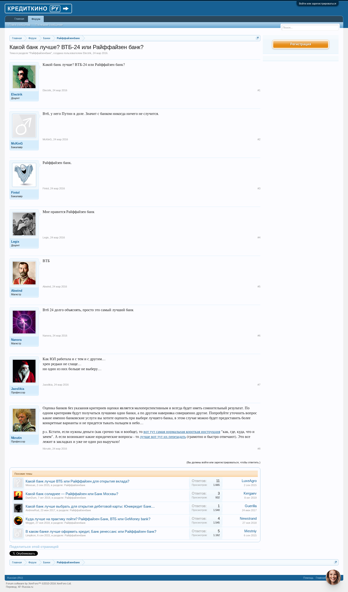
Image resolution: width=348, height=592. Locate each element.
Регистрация (300, 44)
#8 (259, 448)
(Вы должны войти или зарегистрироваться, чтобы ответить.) (223, 462)
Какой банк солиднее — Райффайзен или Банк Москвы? (72, 494)
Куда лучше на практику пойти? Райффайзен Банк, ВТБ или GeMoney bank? (88, 519)
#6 (259, 335)
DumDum (31, 497)
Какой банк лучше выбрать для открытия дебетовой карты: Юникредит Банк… (90, 506)
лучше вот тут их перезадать (163, 436)
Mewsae (30, 485)
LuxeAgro (249, 481)
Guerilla (251, 506)
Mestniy (250, 531)
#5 (259, 286)
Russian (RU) (15, 577)
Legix (15, 241)
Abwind (16, 290)
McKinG (17, 143)
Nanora (16, 340)
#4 (259, 237)
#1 (259, 90)
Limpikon (31, 535)
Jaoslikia (17, 389)
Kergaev (250, 493)
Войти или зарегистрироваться (317, 3)
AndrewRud (32, 510)
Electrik (87, 53)
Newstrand (248, 518)
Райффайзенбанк (40, 53)
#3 (259, 188)
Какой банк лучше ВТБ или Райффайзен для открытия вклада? (77, 481)
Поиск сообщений (20, 24)
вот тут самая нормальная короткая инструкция (181, 431)
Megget (30, 522)
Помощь (308, 577)
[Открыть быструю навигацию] (257, 38)
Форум (35, 19)
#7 (259, 384)
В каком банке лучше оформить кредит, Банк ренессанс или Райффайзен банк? (91, 531)
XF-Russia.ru (25, 586)
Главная (19, 18)
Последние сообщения (49, 24)
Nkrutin (16, 438)
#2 (259, 139)
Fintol (15, 192)
